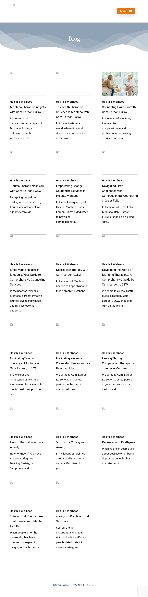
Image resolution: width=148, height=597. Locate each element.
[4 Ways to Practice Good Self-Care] (74, 493)
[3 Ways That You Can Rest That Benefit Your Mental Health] (28, 493)
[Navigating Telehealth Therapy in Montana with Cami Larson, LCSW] (28, 335)
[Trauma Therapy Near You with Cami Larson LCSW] (28, 163)
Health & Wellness (21, 101)
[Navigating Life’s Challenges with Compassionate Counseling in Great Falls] (120, 163)
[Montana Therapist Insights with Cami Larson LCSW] (28, 84)
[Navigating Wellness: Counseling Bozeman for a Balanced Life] (74, 335)
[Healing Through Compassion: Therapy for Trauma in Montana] (120, 335)
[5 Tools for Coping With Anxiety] (74, 419)
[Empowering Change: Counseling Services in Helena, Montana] (74, 163)
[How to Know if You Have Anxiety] (28, 419)
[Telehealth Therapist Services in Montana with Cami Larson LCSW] (74, 84)
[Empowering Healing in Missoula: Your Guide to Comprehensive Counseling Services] (28, 246)
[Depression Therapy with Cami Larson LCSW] (74, 246)
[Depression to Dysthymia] (120, 419)
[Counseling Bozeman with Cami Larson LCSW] (120, 84)
